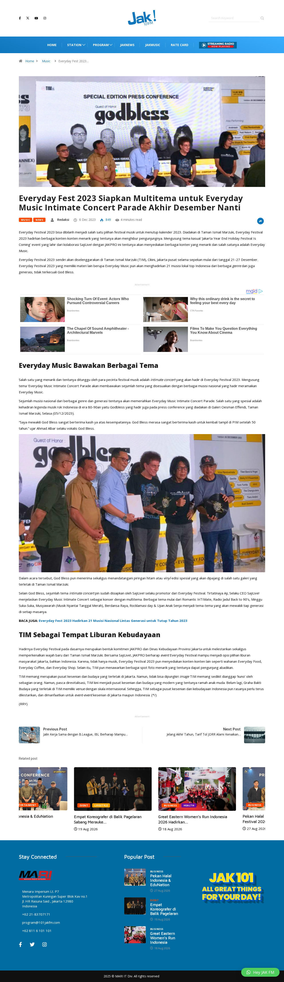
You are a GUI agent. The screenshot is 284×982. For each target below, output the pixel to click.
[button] (260, 972)
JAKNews (127, 45)
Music (46, 61)
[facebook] (20, 18)
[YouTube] (36, 18)
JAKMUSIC (152, 45)
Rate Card (179, 45)
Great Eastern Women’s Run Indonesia (162, 938)
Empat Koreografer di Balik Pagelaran (164, 909)
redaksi (63, 219)
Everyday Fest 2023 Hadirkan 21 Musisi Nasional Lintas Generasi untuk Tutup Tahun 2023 (113, 620)
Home (52, 45)
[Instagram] (44, 18)
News (39, 219)
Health (133, 805)
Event (28, 805)
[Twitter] (27, 18)
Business (115, 805)
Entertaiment (223, 805)
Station (74, 45)
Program (101, 45)
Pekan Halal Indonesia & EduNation (161, 880)
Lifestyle (46, 805)
